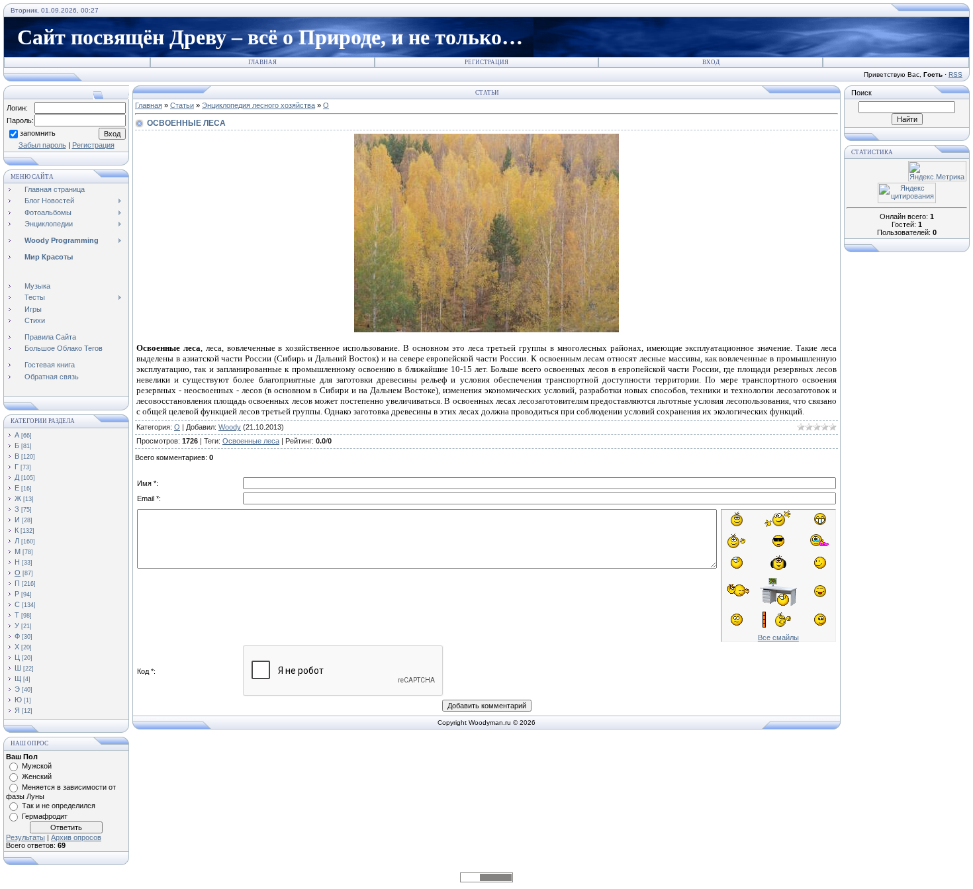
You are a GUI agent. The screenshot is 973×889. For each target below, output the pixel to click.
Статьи (182, 105)
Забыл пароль (42, 145)
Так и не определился (58, 806)
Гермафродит (45, 816)
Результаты (25, 837)
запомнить (38, 133)
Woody (229, 427)
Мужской (37, 766)
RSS (955, 74)
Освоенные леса (250, 441)
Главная (262, 62)
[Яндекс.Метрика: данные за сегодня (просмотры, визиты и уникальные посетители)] (937, 171)
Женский (37, 776)
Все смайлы (778, 637)
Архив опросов (76, 837)
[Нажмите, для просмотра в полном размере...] (486, 329)
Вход (710, 62)
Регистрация (486, 62)
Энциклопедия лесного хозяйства (258, 105)
